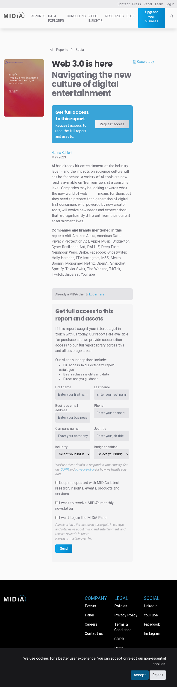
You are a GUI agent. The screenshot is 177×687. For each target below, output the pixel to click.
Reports (38, 16)
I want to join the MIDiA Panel (83, 517)
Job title (100, 428)
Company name (67, 428)
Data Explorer (56, 18)
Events (90, 606)
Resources (114, 16)
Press (136, 4)
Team (158, 4)
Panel (148, 4)
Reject (157, 675)
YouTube (151, 615)
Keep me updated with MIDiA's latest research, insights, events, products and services (87, 488)
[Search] (171, 21)
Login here (96, 294)
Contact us (94, 633)
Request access (112, 124)
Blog (131, 16)
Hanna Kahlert (62, 153)
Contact (124, 4)
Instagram (152, 633)
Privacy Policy (84, 469)
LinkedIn (150, 606)
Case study (145, 61)
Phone (98, 405)
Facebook (152, 624)
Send (64, 548)
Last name (102, 387)
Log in (170, 4)
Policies (120, 606)
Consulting (76, 16)
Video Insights (95, 18)
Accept (140, 675)
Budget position (106, 447)
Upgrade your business (151, 16)
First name (63, 387)
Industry (61, 447)
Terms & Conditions (122, 627)
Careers (91, 624)
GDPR (65, 469)
